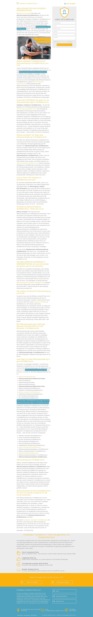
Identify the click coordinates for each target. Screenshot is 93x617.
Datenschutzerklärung (63, 41)
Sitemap (35, 615)
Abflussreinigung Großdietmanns (28, 453)
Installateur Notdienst (40, 302)
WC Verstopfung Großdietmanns (26, 109)
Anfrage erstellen (62, 582)
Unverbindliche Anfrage (64, 44)
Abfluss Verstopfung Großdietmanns (30, 447)
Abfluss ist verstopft (24, 13)
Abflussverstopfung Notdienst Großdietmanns (30, 282)
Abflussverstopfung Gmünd (27, 376)
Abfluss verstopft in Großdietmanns (29, 392)
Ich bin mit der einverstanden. (63, 41)
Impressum (27, 615)
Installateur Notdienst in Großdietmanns (36, 520)
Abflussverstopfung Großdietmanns (27, 163)
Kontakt (21, 615)
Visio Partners (73, 615)
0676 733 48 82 (43, 563)
